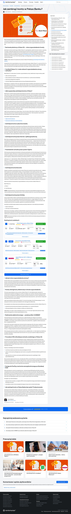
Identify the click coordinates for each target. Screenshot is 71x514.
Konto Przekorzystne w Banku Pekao (25, 223)
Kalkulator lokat (39, 505)
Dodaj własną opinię (61, 482)
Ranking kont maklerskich (24, 501)
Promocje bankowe (56, 495)
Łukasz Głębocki (8, 11)
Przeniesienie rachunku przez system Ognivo (59, 30)
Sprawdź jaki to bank (39, 504)
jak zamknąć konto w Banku (28, 54)
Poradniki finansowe (56, 497)
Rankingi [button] (20, 2)
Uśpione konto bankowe (10, 118)
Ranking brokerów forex (24, 504)
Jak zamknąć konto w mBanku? (57, 60)
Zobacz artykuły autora (12, 400)
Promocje (31, 2)
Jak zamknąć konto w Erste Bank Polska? (58, 67)
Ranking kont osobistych (7, 495)
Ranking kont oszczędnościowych (25, 502)
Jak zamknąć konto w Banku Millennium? (58, 65)
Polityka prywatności (47, 511)
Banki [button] (41, 2)
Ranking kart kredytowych (7, 506)
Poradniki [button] (36, 2)
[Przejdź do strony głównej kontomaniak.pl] (9, 2)
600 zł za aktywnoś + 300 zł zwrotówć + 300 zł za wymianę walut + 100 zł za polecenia (26, 250)
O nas (42, 511)
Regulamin (62, 511)
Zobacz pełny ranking (24, 274)
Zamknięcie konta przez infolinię (56, 33)
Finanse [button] (25, 2)
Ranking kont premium (7, 503)
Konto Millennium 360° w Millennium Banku (24, 258)
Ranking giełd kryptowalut (24, 505)
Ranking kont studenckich (7, 500)
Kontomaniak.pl (6, 5)
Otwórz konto (40, 223)
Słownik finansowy (56, 500)
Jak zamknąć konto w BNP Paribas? (57, 63)
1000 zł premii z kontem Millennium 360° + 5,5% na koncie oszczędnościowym (26, 268)
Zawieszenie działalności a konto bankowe (13, 120)
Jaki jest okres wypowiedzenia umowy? (58, 35)
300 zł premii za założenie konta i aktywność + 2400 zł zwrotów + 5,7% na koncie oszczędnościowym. (26, 234)
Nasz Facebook (55, 503)
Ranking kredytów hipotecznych (41, 498)
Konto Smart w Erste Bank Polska (22, 240)
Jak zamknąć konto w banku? (56, 57)
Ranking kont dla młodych (7, 498)
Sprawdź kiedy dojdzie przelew (41, 502)
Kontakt (66, 511)
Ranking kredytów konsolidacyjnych (42, 497)
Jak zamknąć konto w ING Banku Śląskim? (59, 58)
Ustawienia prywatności (56, 511)
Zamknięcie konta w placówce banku (57, 25)
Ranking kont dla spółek (24, 497)
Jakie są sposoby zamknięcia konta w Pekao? (59, 23)
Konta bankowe (17, 5)
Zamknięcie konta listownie (56, 31)
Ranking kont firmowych (24, 495)
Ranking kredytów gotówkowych (42, 495)
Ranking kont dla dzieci (7, 497)
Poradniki (11, 5)
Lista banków (55, 498)
